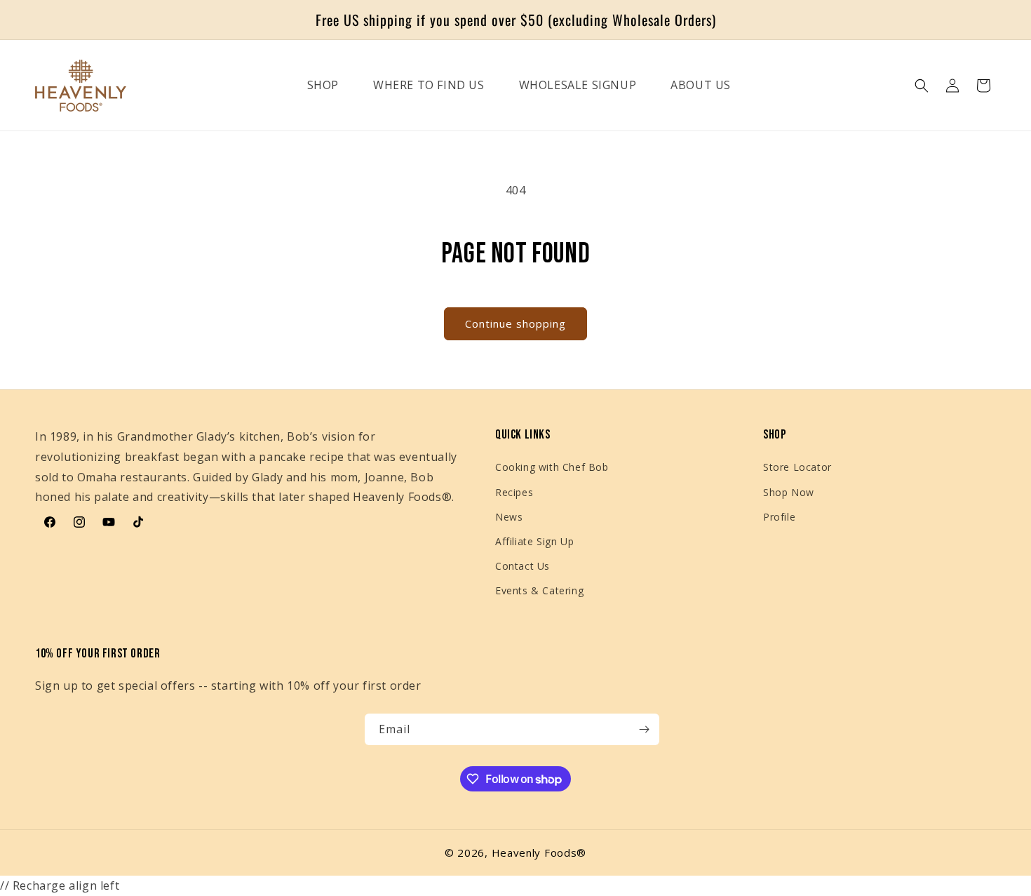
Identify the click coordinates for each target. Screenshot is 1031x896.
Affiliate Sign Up (534, 541)
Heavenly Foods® (539, 852)
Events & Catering (539, 590)
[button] (921, 85)
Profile (779, 516)
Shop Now (788, 492)
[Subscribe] (643, 729)
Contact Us (522, 566)
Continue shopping (515, 323)
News (509, 516)
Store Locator (797, 467)
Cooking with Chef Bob (552, 467)
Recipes (514, 492)
